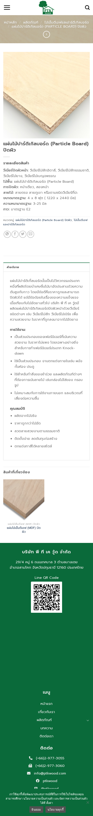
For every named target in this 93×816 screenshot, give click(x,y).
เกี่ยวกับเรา (46, 712)
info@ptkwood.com (49, 773)
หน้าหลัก (10, 22)
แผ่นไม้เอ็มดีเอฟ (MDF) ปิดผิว (24, 530)
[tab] (46, 267)
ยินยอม (36, 809)
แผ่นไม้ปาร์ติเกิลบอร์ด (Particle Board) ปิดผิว (49, 26)
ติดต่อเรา (46, 736)
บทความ (46, 728)
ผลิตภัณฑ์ (30, 22)
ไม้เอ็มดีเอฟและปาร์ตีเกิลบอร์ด (67, 22)
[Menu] (7, 7)
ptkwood (49, 781)
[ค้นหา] (87, 8)
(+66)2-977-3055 (49, 758)
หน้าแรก (46, 703)
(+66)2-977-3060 (49, 765)
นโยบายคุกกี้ (56, 809)
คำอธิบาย (13, 267)
